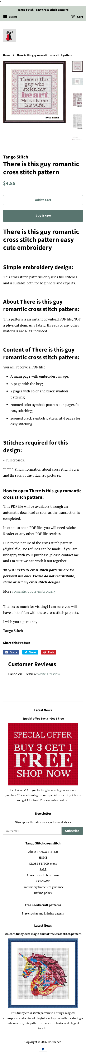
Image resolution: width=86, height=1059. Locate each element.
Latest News (43, 710)
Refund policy (43, 893)
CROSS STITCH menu (43, 864)
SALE (43, 869)
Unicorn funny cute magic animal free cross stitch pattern (43, 934)
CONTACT (43, 881)
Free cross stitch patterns (43, 875)
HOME (43, 857)
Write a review (48, 674)
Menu (12, 17)
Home (6, 55)
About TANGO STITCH (43, 852)
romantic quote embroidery (34, 591)
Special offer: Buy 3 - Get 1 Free (43, 718)
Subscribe (72, 831)
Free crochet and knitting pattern (43, 913)
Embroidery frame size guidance (43, 887)
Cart (79, 17)
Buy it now (43, 216)
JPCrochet (54, 1042)
